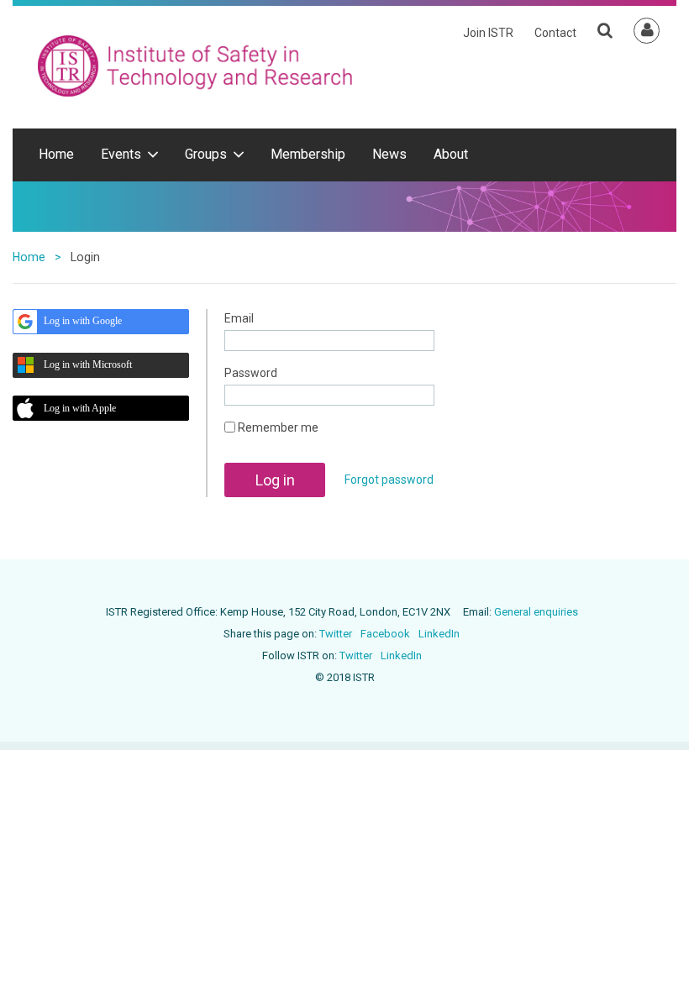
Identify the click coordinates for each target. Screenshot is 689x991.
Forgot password (389, 479)
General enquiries (536, 612)
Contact (555, 32)
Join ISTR (488, 32)
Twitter (335, 633)
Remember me (278, 427)
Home (29, 257)
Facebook (385, 633)
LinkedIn (439, 633)
